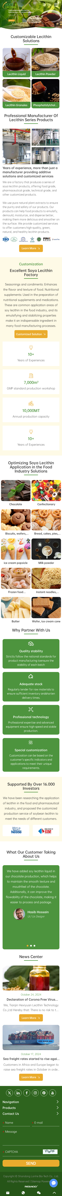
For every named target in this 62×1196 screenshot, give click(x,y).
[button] (27, 946)
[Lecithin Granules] (16, 90)
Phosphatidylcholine (46, 105)
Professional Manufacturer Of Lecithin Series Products (31, 117)
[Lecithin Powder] (45, 59)
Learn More (29, 248)
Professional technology (31, 717)
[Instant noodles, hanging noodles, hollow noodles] (46, 578)
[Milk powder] (46, 549)
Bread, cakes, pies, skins (46, 535)
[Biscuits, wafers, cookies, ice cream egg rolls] (15, 519)
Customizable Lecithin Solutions (31, 38)
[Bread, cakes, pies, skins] (46, 519)
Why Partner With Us (31, 630)
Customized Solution (29, 334)
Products (9, 1107)
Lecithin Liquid (16, 74)
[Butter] (15, 607)
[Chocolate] (15, 490)
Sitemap (36, 1181)
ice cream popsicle (16, 562)
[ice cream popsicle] (15, 549)
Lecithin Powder (45, 74)
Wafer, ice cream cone (46, 621)
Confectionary (46, 504)
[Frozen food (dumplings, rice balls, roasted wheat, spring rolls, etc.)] (15, 578)
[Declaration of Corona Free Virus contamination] (31, 978)
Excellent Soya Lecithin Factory (31, 272)
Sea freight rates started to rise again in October (31, 1060)
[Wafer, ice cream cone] (46, 607)
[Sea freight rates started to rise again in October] (31, 1037)
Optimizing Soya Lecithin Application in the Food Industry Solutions (31, 467)
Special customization (31, 750)
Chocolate (15, 504)
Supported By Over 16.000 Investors (31, 786)
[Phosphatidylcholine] (45, 90)
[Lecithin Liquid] (16, 59)
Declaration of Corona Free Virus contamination (31, 1001)
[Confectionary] (46, 490)
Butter (16, 621)
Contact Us (11, 1113)
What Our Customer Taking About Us (31, 854)
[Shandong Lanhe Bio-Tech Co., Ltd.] (9, 5)
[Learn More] (16, 146)
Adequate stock (31, 684)
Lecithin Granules (16, 105)
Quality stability (31, 651)
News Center (31, 956)
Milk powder (46, 562)
